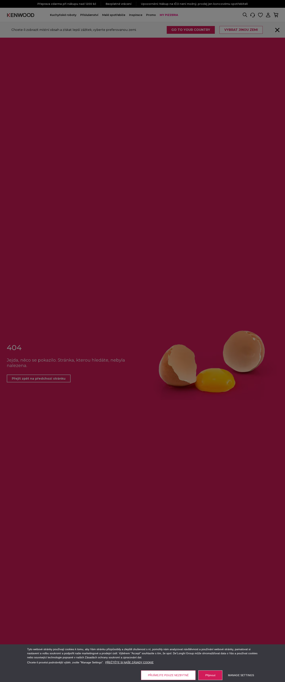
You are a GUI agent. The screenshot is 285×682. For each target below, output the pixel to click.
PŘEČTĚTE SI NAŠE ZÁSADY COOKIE (129, 662)
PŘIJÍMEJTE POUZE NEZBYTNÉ (168, 675)
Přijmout (210, 675)
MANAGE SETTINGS (241, 675)
